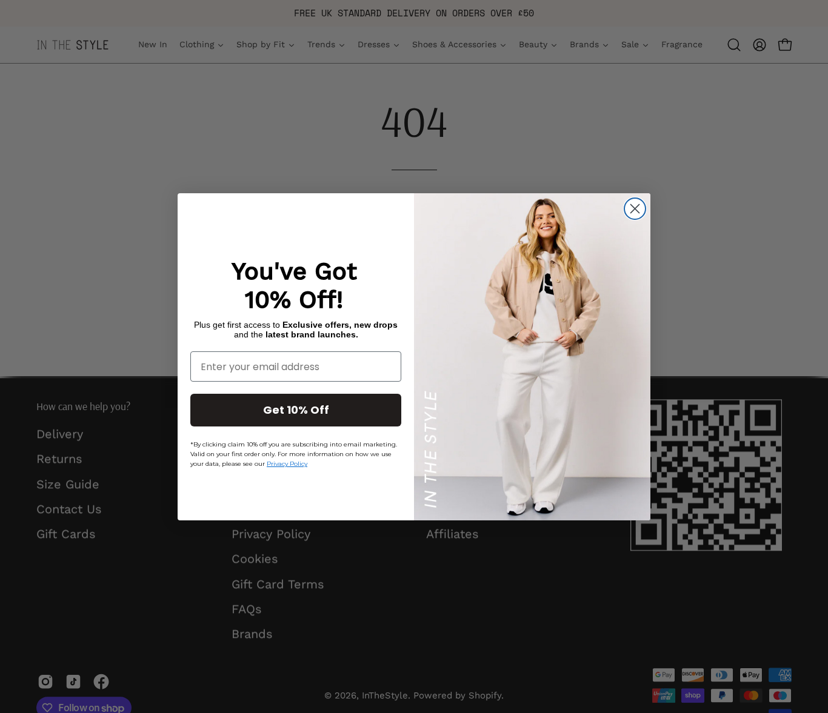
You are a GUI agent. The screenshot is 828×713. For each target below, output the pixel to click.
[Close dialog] (635, 208)
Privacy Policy (287, 464)
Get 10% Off (296, 409)
